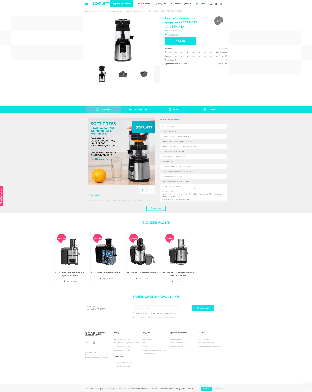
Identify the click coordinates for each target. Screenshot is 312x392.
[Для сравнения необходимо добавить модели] (216, 4)
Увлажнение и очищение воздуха (210, 346)
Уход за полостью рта (178, 346)
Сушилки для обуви (149, 354)
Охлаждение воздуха (206, 343)
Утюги (144, 343)
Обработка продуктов (122, 339)
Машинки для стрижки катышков (154, 350)
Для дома (162, 4)
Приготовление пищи (122, 350)
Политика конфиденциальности (97, 357)
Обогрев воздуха (204, 339)
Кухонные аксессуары (122, 346)
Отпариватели (147, 339)
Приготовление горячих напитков (126, 343)
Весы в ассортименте (178, 343)
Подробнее (156, 208)
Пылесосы (146, 346)
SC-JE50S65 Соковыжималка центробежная (178, 274)
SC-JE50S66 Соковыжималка (106, 272)
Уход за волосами (176, 339)
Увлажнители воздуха (122, 366)
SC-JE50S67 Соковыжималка (142, 272)
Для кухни (145, 4)
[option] (121, 151)
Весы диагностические (122, 363)
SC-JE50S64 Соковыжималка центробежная (70, 274)
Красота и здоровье (182, 4)
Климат (201, 4)
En (221, 4)
